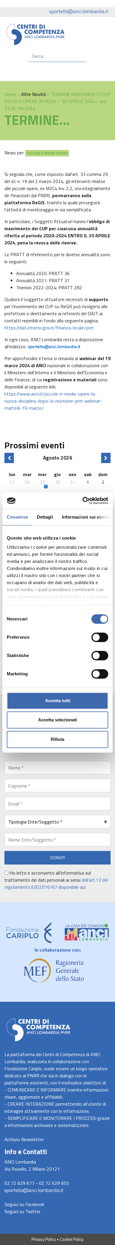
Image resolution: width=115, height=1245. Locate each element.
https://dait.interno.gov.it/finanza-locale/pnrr (49, 327)
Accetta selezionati (57, 719)
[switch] (99, 637)
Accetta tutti (57, 700)
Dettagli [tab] (45, 516)
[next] (106, 458)
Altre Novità (33, 94)
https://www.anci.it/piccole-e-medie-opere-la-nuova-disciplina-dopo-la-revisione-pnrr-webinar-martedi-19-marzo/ (53, 400)
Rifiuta (57, 739)
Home (10, 94)
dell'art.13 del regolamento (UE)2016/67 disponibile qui (56, 883)
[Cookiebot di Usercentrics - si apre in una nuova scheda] (82, 500)
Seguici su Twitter (22, 1211)
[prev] (9, 458)
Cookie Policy (71, 1239)
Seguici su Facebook (24, 1204)
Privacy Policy (44, 1239)
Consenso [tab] (17, 516)
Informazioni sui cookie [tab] (86, 516)
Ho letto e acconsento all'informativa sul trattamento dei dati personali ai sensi (56, 880)
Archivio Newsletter (24, 1139)
